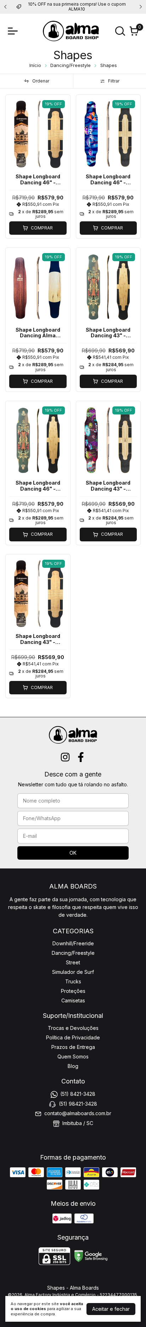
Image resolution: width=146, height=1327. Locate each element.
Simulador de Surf (73, 972)
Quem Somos (73, 1056)
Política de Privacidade (73, 1037)
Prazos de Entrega (73, 1047)
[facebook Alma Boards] (81, 757)
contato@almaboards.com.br (77, 1113)
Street (73, 962)
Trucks (73, 981)
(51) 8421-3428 (77, 1094)
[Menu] (14, 31)
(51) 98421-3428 (78, 1104)
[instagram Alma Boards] (65, 757)
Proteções (73, 991)
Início (35, 65)
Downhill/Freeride (73, 943)
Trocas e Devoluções (73, 1028)
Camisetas (73, 1000)
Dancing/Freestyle (70, 65)
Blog (73, 1066)
